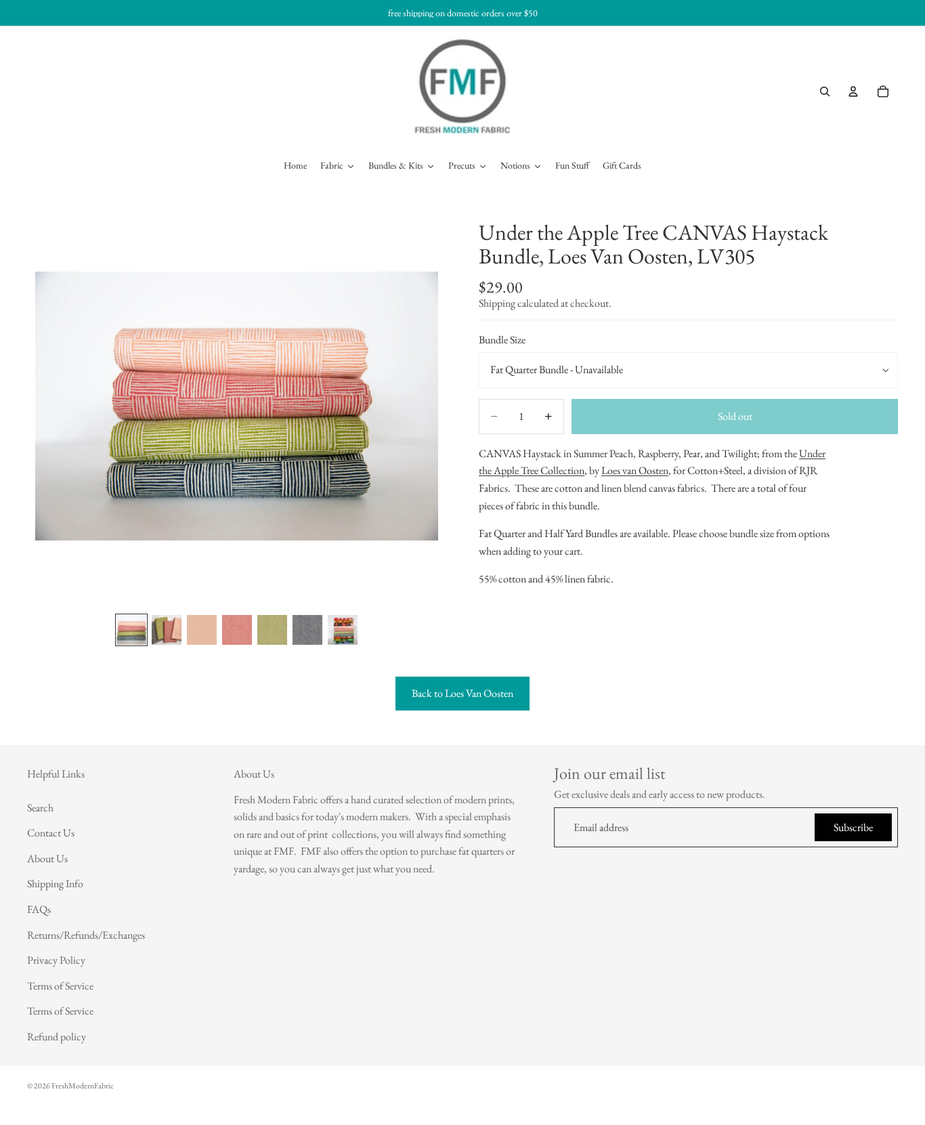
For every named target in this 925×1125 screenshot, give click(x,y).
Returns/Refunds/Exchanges (86, 935)
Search (40, 808)
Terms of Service (60, 986)
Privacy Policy (56, 960)
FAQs (39, 909)
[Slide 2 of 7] (166, 630)
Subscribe (853, 827)
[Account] (853, 91)
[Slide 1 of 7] (131, 630)
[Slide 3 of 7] (202, 630)
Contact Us (50, 833)
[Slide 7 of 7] (343, 630)
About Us (47, 858)
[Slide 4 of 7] (237, 630)
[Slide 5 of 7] (272, 630)
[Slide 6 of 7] (307, 630)
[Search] (825, 91)
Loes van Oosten (634, 471)
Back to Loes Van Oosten (462, 693)
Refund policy (56, 1037)
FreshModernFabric (82, 1085)
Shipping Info (55, 884)
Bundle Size (502, 340)
